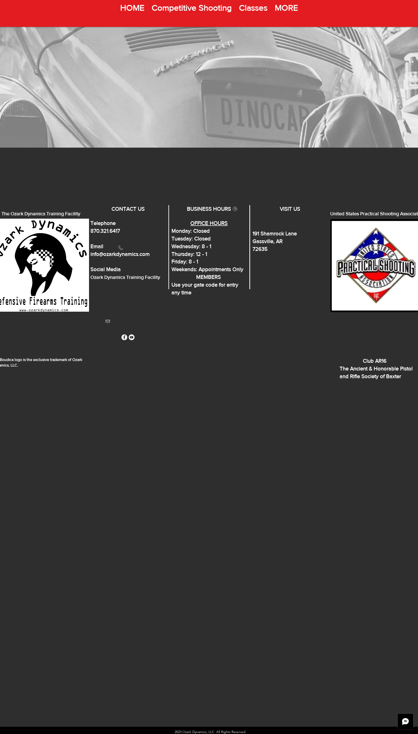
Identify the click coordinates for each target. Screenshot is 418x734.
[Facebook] (124, 337)
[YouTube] (131, 337)
